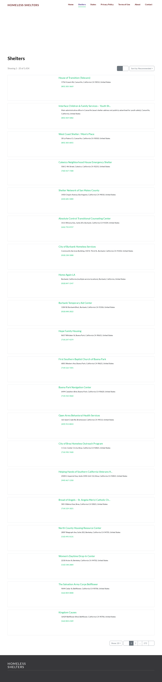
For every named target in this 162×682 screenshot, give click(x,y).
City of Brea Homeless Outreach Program (81, 443)
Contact (148, 4)
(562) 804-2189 (67, 621)
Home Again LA (67, 274)
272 (145, 643)
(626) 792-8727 (67, 227)
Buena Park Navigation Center (75, 387)
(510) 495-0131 (67, 536)
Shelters (82, 4)
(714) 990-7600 (67, 452)
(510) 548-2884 (67, 565)
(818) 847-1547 (67, 283)
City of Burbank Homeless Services (77, 246)
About (137, 4)
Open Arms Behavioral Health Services (79, 415)
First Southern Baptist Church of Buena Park (82, 359)
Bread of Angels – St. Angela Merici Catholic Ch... (84, 499)
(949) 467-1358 (67, 480)
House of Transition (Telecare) (74, 77)
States (93, 4)
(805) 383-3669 (67, 86)
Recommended (141, 68)
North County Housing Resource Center (80, 527)
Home (71, 4)
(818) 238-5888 (67, 255)
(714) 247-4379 (67, 340)
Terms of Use (124, 4)
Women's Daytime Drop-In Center (77, 556)
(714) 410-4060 (67, 396)
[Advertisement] (81, 36)
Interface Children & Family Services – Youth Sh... (85, 105)
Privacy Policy (107, 4)
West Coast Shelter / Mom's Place (76, 134)
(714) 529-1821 (67, 508)
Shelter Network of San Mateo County (79, 190)
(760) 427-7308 (67, 171)
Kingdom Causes (67, 612)
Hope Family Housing (70, 331)
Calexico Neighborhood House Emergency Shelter (85, 162)
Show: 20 (115, 643)
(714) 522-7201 (67, 368)
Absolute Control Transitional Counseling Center (85, 218)
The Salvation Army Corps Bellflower (78, 584)
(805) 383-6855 (67, 143)
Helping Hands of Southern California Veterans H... (85, 471)
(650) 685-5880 (67, 199)
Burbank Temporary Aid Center (75, 302)
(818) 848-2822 (67, 311)
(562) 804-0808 (67, 593)
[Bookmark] (11, 98)
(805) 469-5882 (67, 118)
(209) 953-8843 (67, 424)
